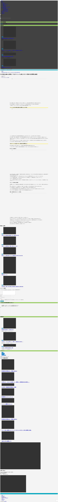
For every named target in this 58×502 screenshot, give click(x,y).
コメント (1, 294)
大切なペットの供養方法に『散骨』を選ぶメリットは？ (10, 246)
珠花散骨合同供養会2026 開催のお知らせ (8, 38)
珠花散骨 (5, 501)
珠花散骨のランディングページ (6, 67)
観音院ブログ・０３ (4, 274)
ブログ (2, 71)
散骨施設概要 (4, 5)
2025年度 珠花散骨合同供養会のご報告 (7, 56)
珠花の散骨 (3, 354)
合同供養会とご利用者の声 (5, 11)
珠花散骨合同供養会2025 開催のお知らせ (9, 419)
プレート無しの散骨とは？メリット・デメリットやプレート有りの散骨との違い (16, 430)
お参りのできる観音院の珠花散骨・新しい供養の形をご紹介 (10, 235)
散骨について (4, 3)
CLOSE (1, 15)
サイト (1, 298)
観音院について (5, 10)
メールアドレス (2, 297)
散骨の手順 (4, 6)
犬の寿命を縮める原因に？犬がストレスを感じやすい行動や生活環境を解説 (11, 72)
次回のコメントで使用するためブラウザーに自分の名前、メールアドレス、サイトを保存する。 (12, 299)
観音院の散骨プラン (5, 8)
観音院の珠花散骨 (4, 7)
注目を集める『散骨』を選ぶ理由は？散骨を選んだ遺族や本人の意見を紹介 (12, 286)
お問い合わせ (3, 12)
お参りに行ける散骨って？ (7, 441)
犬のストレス (5, 77)
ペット (2, 77)
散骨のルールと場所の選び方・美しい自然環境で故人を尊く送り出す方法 (12, 255)
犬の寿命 (8, 77)
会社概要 (3, 13)
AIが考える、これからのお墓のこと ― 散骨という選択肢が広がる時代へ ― (12, 50)
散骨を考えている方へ (5, 4)
